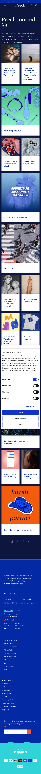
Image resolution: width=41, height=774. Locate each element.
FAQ (5, 669)
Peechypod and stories (26, 34)
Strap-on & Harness (9, 706)
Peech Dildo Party (10, 656)
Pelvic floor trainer (8, 703)
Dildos (4, 687)
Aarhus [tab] (17, 610)
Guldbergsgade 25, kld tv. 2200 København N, (12, 615)
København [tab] (8, 610)
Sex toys (21, 36)
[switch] (36, 385)
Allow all (20, 412)
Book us (6, 663)
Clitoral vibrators (7, 690)
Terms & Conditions (11, 647)
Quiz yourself (8, 666)
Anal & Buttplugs (8, 680)
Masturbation (6, 39)
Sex (2, 34)
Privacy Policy (8, 650)
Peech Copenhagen (10, 640)
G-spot (4, 697)
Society (29, 36)
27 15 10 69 (15, 603)
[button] (32, 5)
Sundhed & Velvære (8, 36)
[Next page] (28, 541)
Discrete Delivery (10, 653)
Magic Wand (6, 710)
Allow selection (20, 418)
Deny (20, 424)
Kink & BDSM (18, 42)
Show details (30, 406)
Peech (23, 770)
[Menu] (5, 5)
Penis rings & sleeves (9, 700)
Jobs (5, 660)
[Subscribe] (29, 731)
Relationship (11, 34)
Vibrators (5, 683)
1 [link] (12, 541)
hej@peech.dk (30, 603)
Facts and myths (20, 39)
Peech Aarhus (8, 643)
